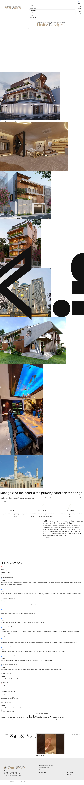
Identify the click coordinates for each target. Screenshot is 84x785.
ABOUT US (69, 763)
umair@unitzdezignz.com (44, 767)
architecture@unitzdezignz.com (46, 765)
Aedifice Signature (59, 724)
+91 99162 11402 (43, 771)
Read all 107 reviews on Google (7, 711)
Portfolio (33, 7)
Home (31, 5)
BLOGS (68, 770)
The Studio (33, 8)
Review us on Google (5, 572)
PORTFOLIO (69, 768)
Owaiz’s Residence (25, 724)
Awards (32, 12)
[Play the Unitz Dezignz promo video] (50, 743)
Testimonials (33, 17)
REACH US (69, 774)
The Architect (34, 10)
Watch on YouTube (40, 755)
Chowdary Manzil (42, 724)
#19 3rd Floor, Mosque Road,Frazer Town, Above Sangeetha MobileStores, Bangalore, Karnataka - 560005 (12, 774)
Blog (31, 15)
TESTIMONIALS (70, 772)
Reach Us (32, 19)
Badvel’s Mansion (8, 724)
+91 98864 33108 (43, 772)
